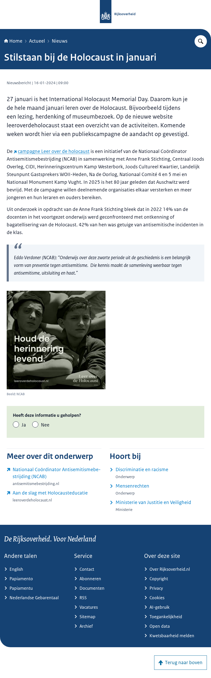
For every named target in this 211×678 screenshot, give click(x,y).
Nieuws (59, 41)
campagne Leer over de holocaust (54, 151)
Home (15, 41)
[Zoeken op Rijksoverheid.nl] (201, 41)
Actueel (37, 41)
